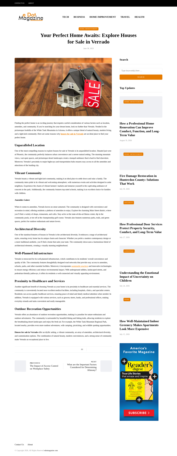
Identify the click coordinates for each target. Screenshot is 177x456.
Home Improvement (103, 17)
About (31, 3)
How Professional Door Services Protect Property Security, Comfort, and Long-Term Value (141, 228)
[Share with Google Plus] (97, 349)
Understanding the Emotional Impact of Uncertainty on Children (139, 276)
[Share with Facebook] (90, 349)
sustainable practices (80, 266)
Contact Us (19, 3)
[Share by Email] (110, 349)
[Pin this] (103, 349)
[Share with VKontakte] (107, 349)
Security (129, 202)
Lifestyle (129, 251)
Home (127, 299)
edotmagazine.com (51, 450)
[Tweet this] (94, 349)
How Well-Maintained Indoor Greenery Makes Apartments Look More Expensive (139, 325)
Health (139, 17)
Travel (125, 17)
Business (79, 17)
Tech (65, 17)
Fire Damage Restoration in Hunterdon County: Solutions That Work (139, 179)
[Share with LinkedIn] (100, 349)
